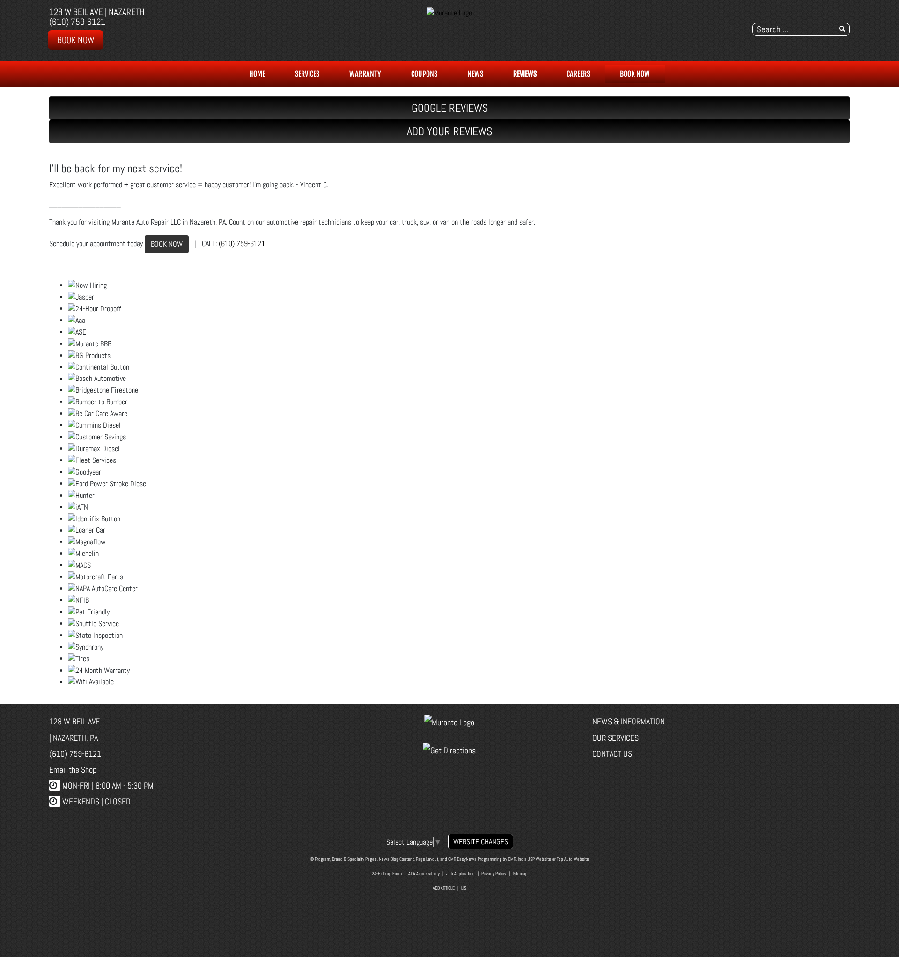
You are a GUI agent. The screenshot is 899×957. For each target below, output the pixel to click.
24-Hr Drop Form (387, 873)
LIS (463, 888)
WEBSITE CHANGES (480, 842)
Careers (578, 74)
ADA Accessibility (424, 873)
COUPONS (424, 74)
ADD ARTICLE (444, 888)
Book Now (75, 40)
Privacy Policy (493, 873)
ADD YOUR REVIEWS (449, 131)
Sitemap (520, 873)
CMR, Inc (515, 859)
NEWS (475, 74)
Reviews (525, 74)
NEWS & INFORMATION (628, 721)
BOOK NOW (167, 244)
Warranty (365, 74)
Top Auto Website (573, 859)
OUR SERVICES (615, 737)
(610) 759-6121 (77, 22)
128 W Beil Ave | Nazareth (97, 12)
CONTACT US (612, 753)
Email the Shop (72, 769)
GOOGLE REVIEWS (450, 108)
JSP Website (539, 859)
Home (257, 74)
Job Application (460, 873)
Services (307, 74)
